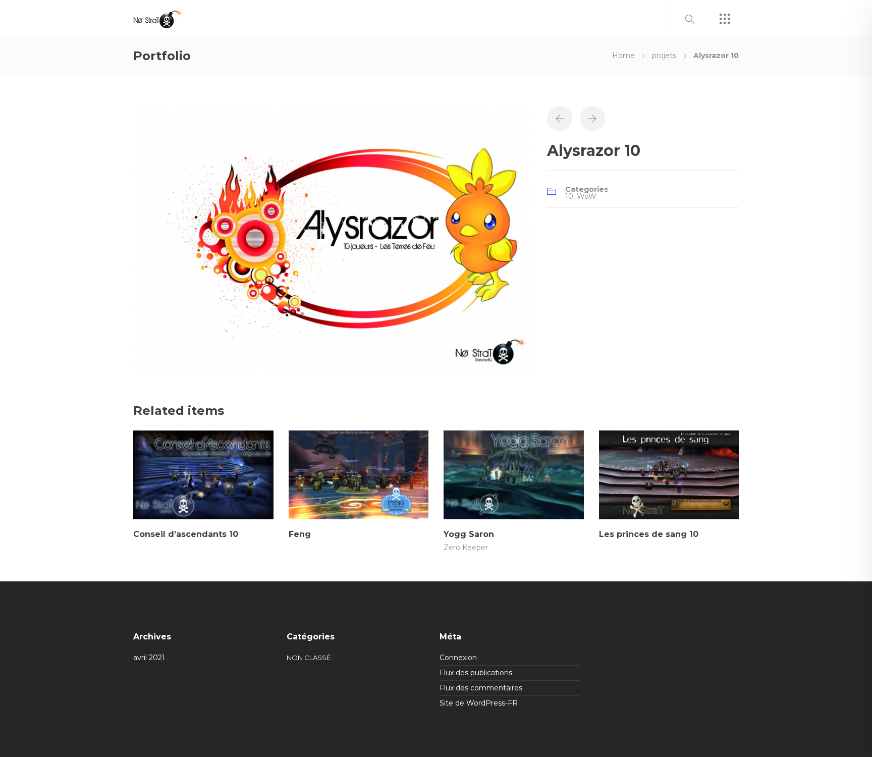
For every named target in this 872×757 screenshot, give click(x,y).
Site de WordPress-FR (479, 703)
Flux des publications (476, 672)
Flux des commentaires (481, 687)
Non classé (309, 657)
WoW (586, 196)
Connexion (458, 657)
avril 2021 (149, 657)
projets (664, 55)
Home (623, 55)
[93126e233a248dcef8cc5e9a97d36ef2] (332, 238)
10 (569, 196)
